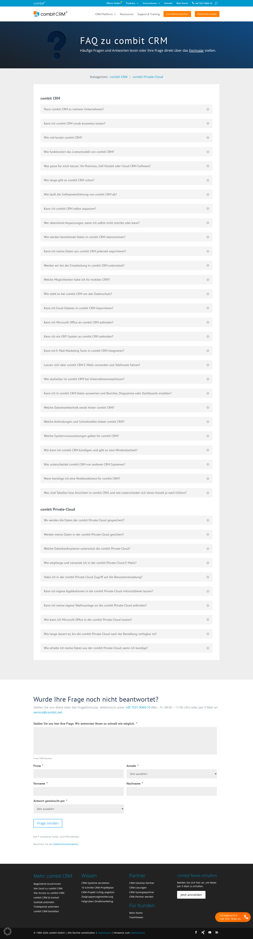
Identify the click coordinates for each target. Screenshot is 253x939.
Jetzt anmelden (191, 895)
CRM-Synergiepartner (141, 892)
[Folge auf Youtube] (210, 932)
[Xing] (203, 932)
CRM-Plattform (104, 14)
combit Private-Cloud (148, 77)
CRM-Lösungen (138, 887)
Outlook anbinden (44, 902)
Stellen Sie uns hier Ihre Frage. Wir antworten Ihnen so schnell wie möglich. (85, 724)
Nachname (134, 783)
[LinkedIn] (216, 932)
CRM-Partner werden (141, 896)
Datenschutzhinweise (65, 844)
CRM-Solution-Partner (141, 883)
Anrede (132, 766)
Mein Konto (182, 3)
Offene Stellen (114, 3)
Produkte (130, 3)
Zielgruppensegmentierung (97, 896)
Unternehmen (150, 3)
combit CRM (118, 77)
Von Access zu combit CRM (49, 893)
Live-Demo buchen (177, 14)
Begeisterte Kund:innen (47, 883)
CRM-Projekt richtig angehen (97, 892)
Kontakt (168, 3)
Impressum (104, 932)
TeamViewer (136, 917)
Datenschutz (137, 932)
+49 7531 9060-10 (203, 3)
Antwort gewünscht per (50, 801)
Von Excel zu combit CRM (48, 888)
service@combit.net (47, 712)
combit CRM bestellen (46, 911)
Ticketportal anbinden (46, 906)
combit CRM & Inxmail (46, 897)
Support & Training (148, 14)
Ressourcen (127, 14)
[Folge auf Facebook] (196, 932)
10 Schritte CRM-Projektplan (97, 887)
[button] (7, 931)
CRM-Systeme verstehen (95, 883)
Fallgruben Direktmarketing (97, 901)
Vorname (40, 783)
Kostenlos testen (207, 14)
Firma (38, 766)
